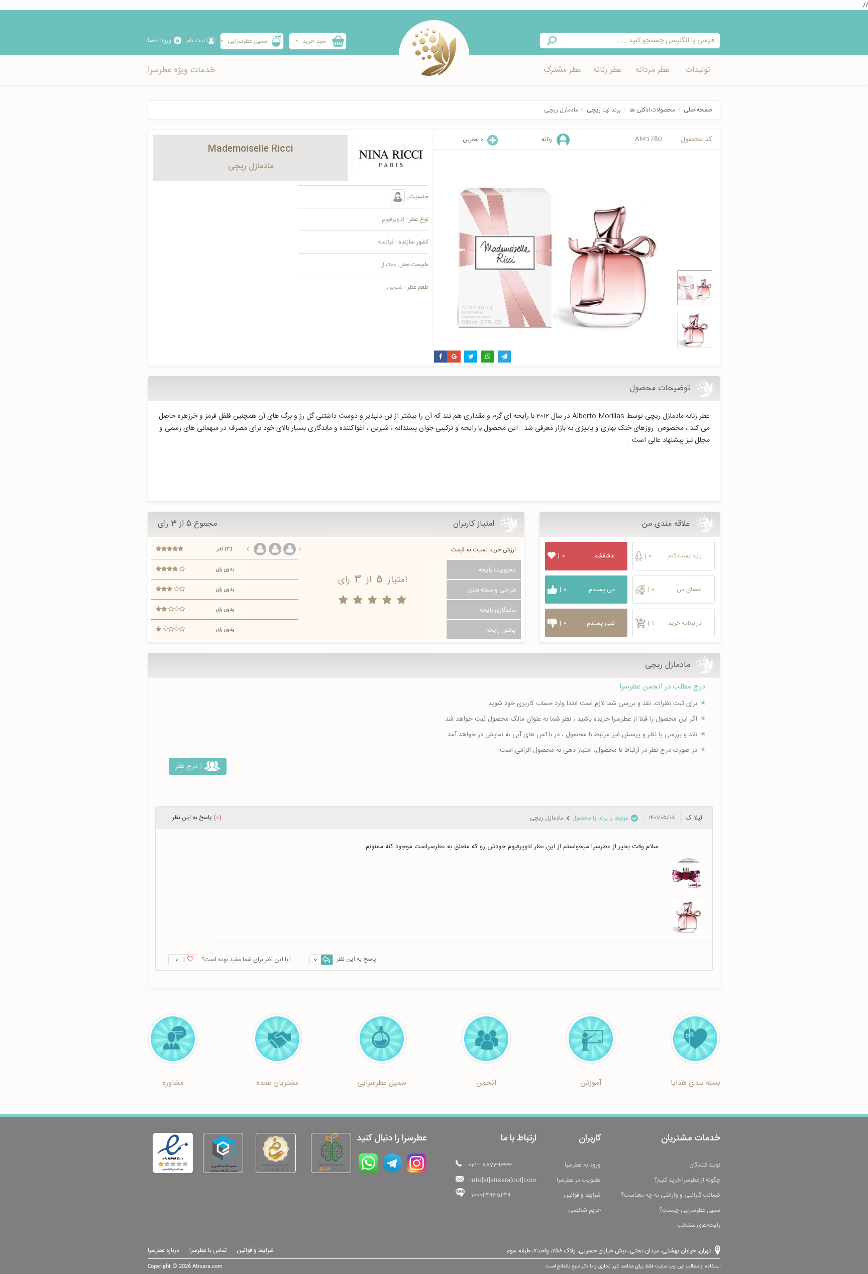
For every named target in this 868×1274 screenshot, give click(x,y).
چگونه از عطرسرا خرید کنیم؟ (687, 1180)
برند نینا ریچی (604, 110)
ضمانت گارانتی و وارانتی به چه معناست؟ (670, 1195)
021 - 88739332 (490, 1165)
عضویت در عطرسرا (579, 1180)
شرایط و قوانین (582, 1195)
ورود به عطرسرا (583, 1165)
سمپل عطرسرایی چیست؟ (689, 1210)
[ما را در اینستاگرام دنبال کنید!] (416, 1163)
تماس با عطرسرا (208, 1250)
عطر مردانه (652, 70)
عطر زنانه (607, 70)
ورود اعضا (159, 41)
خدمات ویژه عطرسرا (181, 70)
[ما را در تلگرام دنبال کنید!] (392, 1163)
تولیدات (697, 70)
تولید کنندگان (704, 1165)
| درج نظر (188, 766)
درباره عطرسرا (163, 1250)
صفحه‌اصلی (698, 110)
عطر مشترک (562, 70)
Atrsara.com (207, 1266)
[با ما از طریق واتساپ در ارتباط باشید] (368, 1163)
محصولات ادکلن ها (652, 110)
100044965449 (491, 1195)
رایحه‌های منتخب (698, 1225)
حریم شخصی (584, 1210)
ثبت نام (195, 41)
